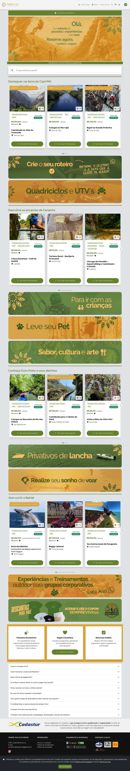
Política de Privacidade (83, 762)
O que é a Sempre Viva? (19, 666)
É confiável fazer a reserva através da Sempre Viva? (29, 704)
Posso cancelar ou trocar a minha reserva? (26, 688)
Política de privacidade (44, 747)
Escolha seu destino (65, 13)
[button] (125, 4)
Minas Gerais (85, 5)
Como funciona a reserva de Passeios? (24, 671)
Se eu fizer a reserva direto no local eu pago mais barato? (31, 682)
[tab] (63, 153)
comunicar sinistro (66, 652)
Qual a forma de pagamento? (21, 677)
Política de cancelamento (45, 745)
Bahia (96, 5)
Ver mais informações (28, 144)
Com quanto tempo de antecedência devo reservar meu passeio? (34, 698)
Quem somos (104, 5)
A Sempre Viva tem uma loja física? (23, 709)
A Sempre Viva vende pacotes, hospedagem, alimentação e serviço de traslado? (40, 715)
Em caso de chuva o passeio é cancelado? (26, 693)
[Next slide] (120, 116)
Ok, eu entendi (65, 766)
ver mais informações (28, 281)
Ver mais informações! (28, 433)
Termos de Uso (105, 762)
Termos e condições (44, 743)
